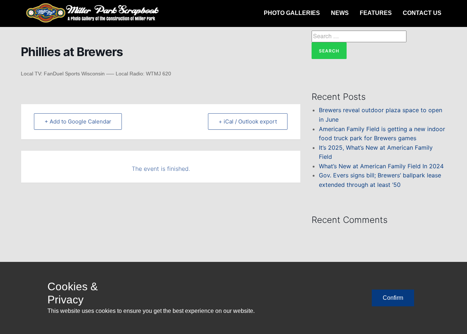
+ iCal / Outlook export (248, 121)
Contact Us (422, 13)
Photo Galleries (292, 13)
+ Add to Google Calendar (78, 121)
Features (376, 13)
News (340, 13)
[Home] (94, 13)
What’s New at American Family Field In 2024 (381, 166)
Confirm (393, 298)
